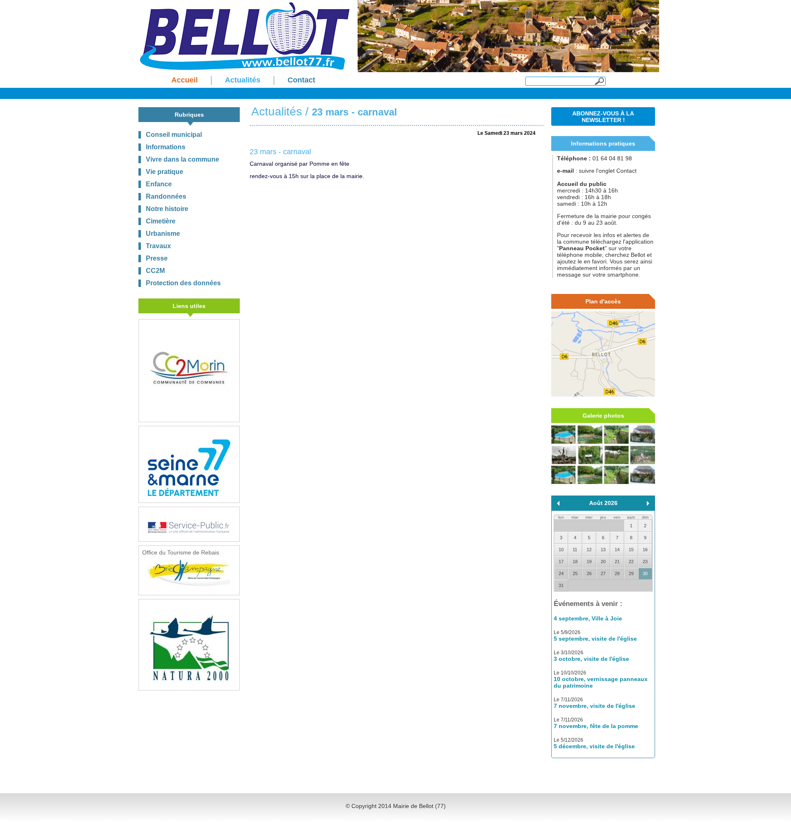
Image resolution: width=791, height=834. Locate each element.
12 (589, 549)
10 (561, 549)
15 (631, 549)
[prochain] (648, 503)
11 (575, 549)
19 (589, 561)
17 (561, 561)
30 (645, 573)
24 (561, 573)
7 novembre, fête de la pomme (596, 726)
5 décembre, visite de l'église (594, 746)
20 (603, 561)
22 (631, 561)
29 (631, 573)
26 (589, 573)
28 (617, 573)
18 (575, 561)
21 (617, 561)
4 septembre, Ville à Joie (588, 618)
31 (561, 585)
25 (575, 573)
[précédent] (558, 503)
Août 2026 (603, 503)
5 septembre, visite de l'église (595, 638)
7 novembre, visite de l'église (594, 705)
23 (645, 561)
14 (617, 549)
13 (603, 549)
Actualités (276, 111)
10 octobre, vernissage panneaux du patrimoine (601, 682)
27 (603, 573)
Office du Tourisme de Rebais (180, 552)
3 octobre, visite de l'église (591, 658)
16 (645, 549)
